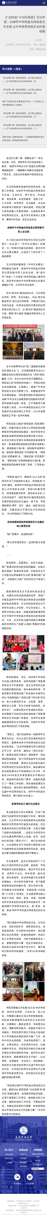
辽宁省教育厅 (38, 1165)
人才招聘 (9, 1162)
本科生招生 (9, 1154)
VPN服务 (23, 1158)
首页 (39, 40)
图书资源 (23, 1166)
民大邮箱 (23, 1162)
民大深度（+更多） (12, 69)
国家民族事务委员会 (38, 1155)
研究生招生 (9, 1158)
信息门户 (23, 1154)
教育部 (37, 1161)
